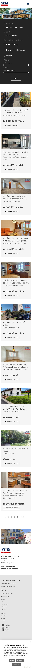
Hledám (3, 613)
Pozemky (10, 50)
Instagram (7, 627)
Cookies (3, 590)
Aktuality (3, 618)
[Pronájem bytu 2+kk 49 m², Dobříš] (16, 312)
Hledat (16, 78)
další (23, 517)
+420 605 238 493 (8, 566)
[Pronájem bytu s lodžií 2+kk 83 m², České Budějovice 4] (16, 99)
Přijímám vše (16, 664)
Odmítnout (19, 660)
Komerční (21, 50)
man (10, 593)
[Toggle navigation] (28, 4)
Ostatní (9, 55)
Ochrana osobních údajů (8, 587)
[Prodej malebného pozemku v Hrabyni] (16, 438)
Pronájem (19, 27)
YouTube (7, 630)
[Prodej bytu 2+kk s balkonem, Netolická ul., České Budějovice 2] (16, 354)
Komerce (4, 607)
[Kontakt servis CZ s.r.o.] (9, 3)
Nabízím (3, 616)
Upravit (12, 660)
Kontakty (3, 621)
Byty (8, 44)
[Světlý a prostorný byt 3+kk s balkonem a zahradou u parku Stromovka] (16, 270)
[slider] (28, 65)
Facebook (7, 625)
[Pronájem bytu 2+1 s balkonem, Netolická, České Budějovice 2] (16, 228)
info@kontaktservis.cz (9, 568)
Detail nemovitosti (11, 125)
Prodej (9, 27)
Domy (15, 44)
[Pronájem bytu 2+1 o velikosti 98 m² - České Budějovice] (16, 480)
